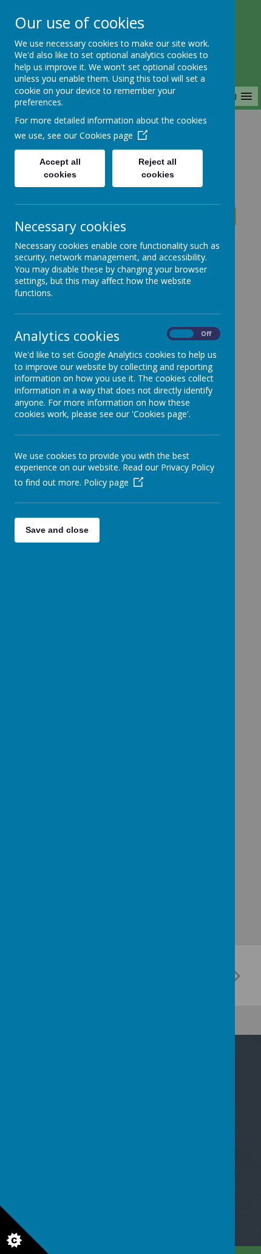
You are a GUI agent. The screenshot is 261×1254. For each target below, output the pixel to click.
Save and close (57, 530)
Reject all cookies (157, 168)
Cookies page (106, 135)
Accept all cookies (60, 168)
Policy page (106, 482)
